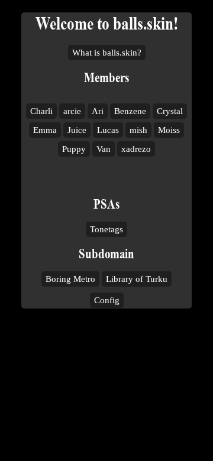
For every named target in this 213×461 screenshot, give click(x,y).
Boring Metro (70, 279)
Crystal (170, 111)
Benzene (130, 111)
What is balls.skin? (106, 52)
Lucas (108, 130)
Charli (41, 111)
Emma (45, 130)
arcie (72, 111)
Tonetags (106, 229)
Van (103, 149)
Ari (98, 111)
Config (107, 300)
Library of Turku (136, 279)
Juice (76, 130)
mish (138, 130)
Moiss (169, 130)
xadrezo (136, 149)
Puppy (74, 149)
